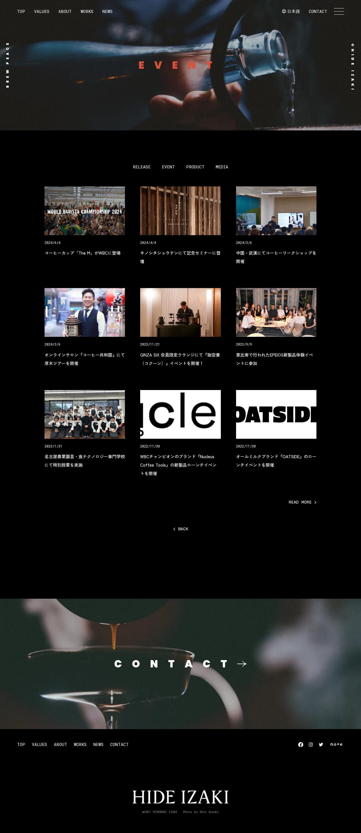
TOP (21, 11)
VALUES (41, 11)
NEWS (107, 11)
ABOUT (65, 11)
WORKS (87, 11)
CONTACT (318, 11)
